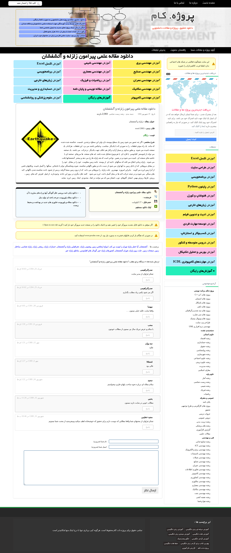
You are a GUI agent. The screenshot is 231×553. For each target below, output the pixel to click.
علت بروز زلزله (135, 251)
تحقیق (207, 410)
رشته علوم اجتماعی (202, 358)
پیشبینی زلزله (85, 247)
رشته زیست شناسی (202, 382)
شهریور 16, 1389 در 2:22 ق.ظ (29, 379)
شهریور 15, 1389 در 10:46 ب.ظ (30, 416)
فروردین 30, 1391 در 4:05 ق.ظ (30, 306)
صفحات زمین (148, 251)
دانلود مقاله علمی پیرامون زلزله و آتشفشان (129, 109)
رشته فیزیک (205, 390)
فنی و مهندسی (208, 438)
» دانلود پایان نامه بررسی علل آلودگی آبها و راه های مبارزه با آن (53, 193)
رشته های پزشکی (203, 426)
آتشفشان (143, 247)
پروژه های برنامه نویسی (204, 291)
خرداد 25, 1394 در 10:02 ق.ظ (29, 287)
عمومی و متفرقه (207, 398)
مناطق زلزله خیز (72, 251)
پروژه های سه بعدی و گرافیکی (197, 310)
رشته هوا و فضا (204, 501)
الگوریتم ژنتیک (183, 539)
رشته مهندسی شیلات (201, 457)
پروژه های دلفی (203, 306)
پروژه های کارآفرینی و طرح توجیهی (195, 406)
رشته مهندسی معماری (201, 485)
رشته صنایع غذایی (203, 442)
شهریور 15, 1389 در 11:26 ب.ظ (30, 398)
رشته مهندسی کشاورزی (200, 477)
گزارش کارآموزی (203, 430)
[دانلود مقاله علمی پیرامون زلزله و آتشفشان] (40, 158)
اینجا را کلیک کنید (198, 126)
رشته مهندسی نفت (202, 493)
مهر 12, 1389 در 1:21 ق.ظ (28, 342)
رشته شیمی (205, 386)
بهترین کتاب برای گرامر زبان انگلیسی (195, 544)
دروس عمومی (204, 418)
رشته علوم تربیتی (203, 362)
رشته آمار (206, 378)
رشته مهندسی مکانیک (201, 489)
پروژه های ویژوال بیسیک (200, 318)
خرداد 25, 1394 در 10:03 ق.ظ (29, 269)
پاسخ (148, 280)
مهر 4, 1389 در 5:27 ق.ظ (27, 361)
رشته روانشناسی (203, 350)
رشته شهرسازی (203, 354)
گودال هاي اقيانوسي (88, 251)
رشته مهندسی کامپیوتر (201, 473)
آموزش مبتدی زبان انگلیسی (179, 534)
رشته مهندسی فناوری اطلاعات (197, 469)
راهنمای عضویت (178, 50)
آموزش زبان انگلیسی (175, 530)
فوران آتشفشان (121, 251)
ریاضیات (207, 394)
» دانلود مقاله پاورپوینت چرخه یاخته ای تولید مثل (59, 197)
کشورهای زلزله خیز (106, 251)
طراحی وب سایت (203, 322)
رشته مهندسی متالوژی (201, 481)
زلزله (35, 247)
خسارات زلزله (50, 247)
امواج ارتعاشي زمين (100, 247)
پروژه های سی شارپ (201, 314)
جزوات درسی (204, 414)
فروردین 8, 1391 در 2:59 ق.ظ (29, 324)
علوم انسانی (208, 334)
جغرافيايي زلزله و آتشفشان (68, 247)
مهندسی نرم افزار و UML (199, 326)
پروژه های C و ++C (202, 295)
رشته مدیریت (204, 366)
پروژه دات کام (203, 548)
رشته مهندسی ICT (202, 445)
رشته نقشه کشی (203, 497)
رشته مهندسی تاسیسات (200, 453)
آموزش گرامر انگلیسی (200, 539)
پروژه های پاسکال (203, 303)
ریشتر (40, 247)
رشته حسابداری (203, 342)
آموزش (203, 158)
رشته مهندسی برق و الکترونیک (197, 449)
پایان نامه (206, 402)
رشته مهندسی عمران (201, 465)
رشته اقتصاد (205, 338)
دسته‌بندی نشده (207, 330)
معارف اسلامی (204, 370)
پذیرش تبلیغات (158, 50)
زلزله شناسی (26, 247)
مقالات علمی (204, 434)
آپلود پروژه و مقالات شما (203, 50)
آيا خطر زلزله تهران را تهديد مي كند (124, 247)
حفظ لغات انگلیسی (171, 544)
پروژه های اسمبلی (202, 299)
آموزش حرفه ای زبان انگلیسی (197, 530)
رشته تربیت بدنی (203, 422)
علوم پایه (210, 374)
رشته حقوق (205, 346)
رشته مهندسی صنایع (202, 461)
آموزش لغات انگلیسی (201, 534)
